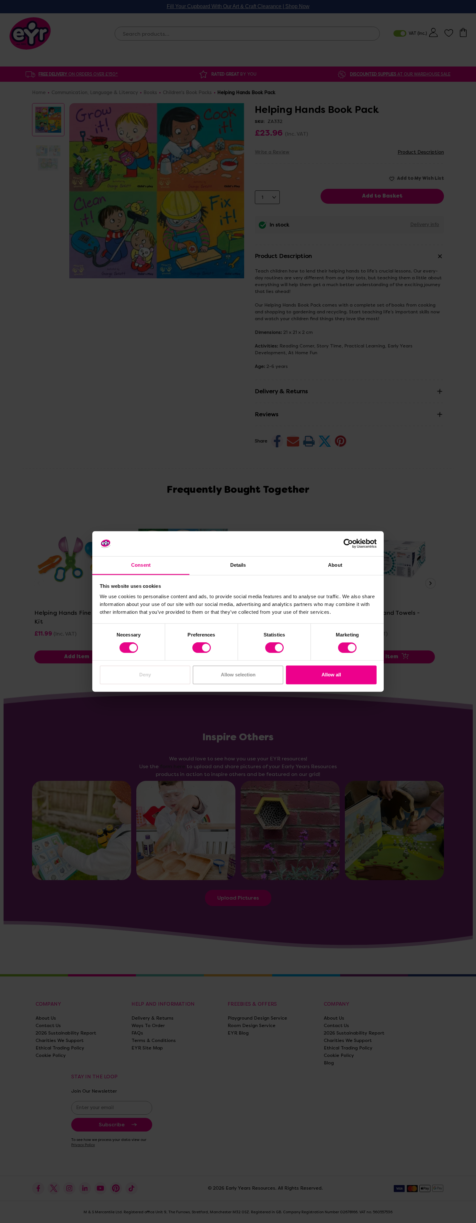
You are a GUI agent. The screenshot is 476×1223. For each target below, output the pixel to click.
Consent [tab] (141, 565)
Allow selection (238, 674)
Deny (145, 674)
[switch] (201, 648)
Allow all (331, 674)
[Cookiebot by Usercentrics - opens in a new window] (348, 544)
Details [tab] (238, 565)
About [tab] (335, 565)
